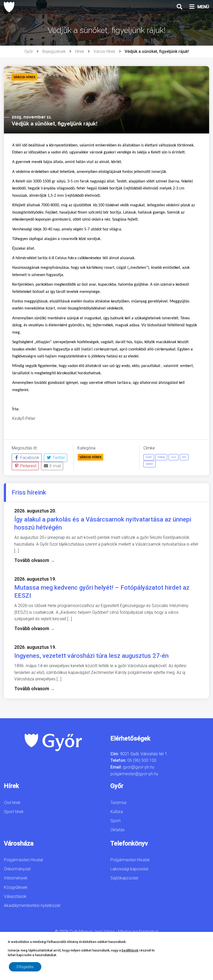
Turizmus (118, 802)
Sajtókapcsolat (124, 878)
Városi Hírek (104, 51)
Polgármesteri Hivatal (23, 859)
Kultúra (116, 811)
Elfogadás (25, 967)
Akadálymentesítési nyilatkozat (32, 905)
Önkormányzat (17, 868)
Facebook (29, 457)
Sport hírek (14, 811)
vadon (149, 464)
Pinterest (27, 465)
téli (184, 457)
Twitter (58, 457)
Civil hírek (12, 802)
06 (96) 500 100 (141, 760)
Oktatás (117, 829)
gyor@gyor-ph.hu (138, 767)
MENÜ (203, 6)
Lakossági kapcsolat (129, 868)
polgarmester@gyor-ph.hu (134, 773)
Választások (15, 896)
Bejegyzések (54, 51)
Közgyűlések (16, 887)
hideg (161, 457)
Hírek (79, 51)
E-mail (55, 465)
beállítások (130, 950)
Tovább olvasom (34, 560)
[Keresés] (179, 7)
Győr (28, 51)
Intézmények (16, 878)
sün (173, 457)
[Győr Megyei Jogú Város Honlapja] (9, 7)
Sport (115, 820)
